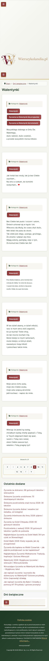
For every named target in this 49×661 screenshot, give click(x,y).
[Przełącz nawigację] (3, 4)
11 (42, 467)
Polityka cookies (24, 620)
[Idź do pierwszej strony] (7, 467)
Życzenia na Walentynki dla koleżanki (23, 123)
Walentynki (23, 104)
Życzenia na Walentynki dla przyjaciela (24, 117)
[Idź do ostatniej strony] (31, 472)
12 (17, 472)
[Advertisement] (24, 28)
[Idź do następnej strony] (25, 472)
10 (38, 467)
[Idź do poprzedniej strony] (13, 467)
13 (21, 472)
